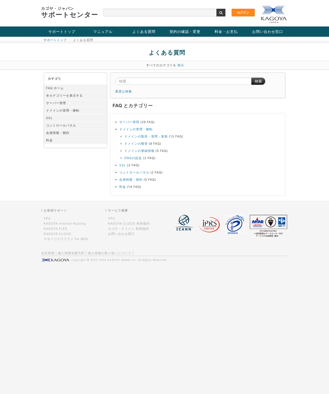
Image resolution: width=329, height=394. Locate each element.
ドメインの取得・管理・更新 (146, 136)
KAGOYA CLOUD (57, 234)
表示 (180, 65)
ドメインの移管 (136, 143)
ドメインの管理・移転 (62, 110)
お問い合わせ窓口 (267, 31)
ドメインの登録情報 (139, 151)
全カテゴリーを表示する (64, 95)
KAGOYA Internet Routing (65, 223)
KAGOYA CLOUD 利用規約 (129, 223)
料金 (49, 140)
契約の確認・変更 (185, 31)
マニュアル (103, 31)
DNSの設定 (133, 158)
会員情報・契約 (57, 133)
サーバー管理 (56, 103)
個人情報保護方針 (71, 253)
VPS (47, 218)
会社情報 (47, 253)
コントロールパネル (61, 125)
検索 (258, 81)
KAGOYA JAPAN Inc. (122, 259)
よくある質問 (144, 31)
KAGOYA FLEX (55, 229)
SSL (49, 118)
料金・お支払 (226, 31)
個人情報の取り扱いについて (109, 253)
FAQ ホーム (55, 88)
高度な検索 (123, 91)
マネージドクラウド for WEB (66, 239)
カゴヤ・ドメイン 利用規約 (128, 229)
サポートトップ (61, 31)
